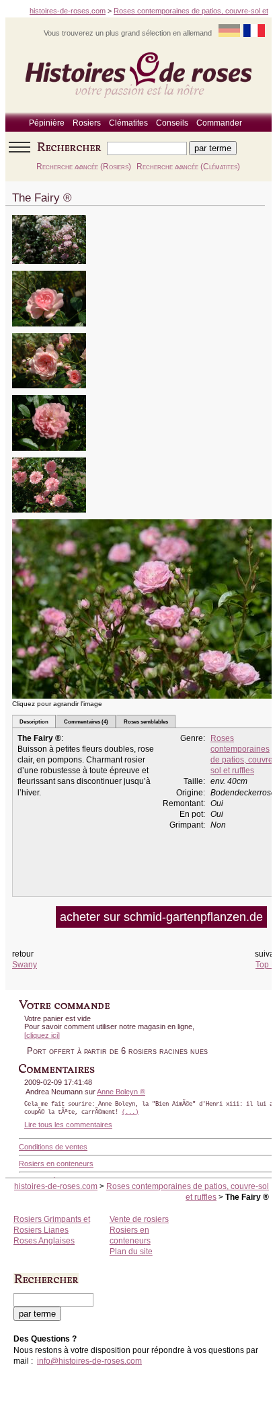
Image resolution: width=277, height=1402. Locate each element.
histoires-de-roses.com (68, 11)
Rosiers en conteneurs (56, 1163)
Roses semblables (146, 721)
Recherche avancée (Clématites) (188, 166)
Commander (219, 123)
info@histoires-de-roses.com (89, 1361)
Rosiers (87, 123)
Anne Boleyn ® (121, 1092)
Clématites (128, 123)
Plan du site (131, 1251)
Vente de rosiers (139, 1219)
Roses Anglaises (44, 1240)
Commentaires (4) (86, 721)
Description (33, 721)
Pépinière (47, 123)
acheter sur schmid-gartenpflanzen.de (161, 917)
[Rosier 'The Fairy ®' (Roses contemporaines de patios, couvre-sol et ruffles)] (49, 268)
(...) (130, 1112)
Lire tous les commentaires (68, 1125)
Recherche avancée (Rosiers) (83, 166)
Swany (24, 964)
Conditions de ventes (53, 1147)
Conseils (172, 123)
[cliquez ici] (42, 1035)
